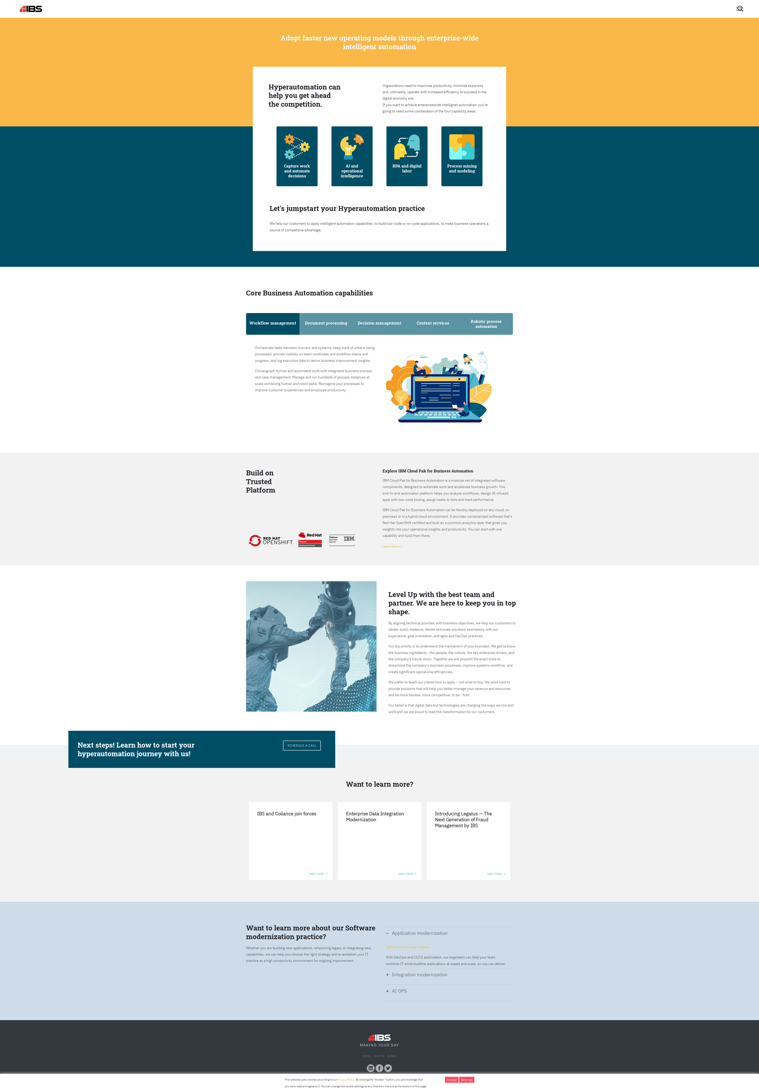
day (395, 1045)
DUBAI (392, 1056)
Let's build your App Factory (407, 947)
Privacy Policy (346, 1079)
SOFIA (366, 1056)
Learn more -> (318, 874)
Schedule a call (301, 745)
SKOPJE (379, 1056)
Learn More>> (392, 546)
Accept (452, 1080)
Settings (466, 1080)
